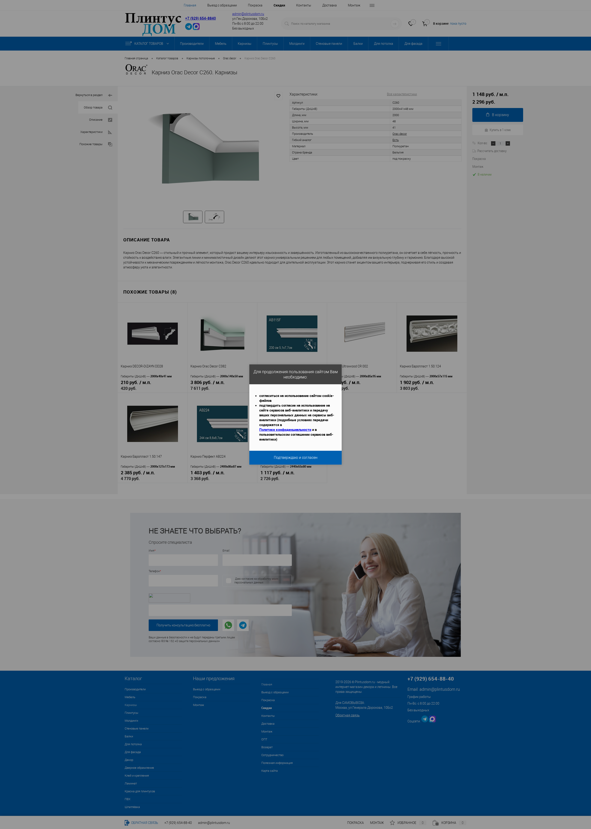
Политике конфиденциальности (285, 429)
